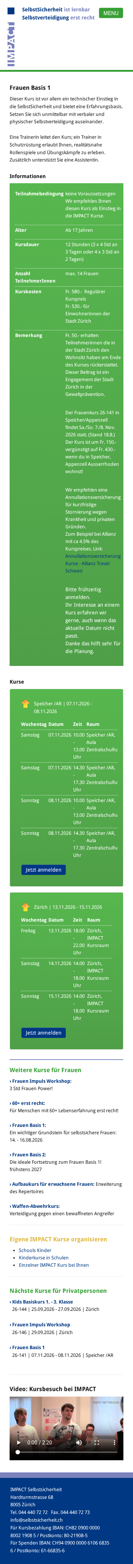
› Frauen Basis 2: (28, 1154)
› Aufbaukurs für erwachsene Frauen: (52, 1184)
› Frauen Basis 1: (28, 1125)
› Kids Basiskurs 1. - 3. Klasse (41, 1302)
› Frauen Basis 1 (27, 1347)
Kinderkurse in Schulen (44, 1257)
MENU (111, 13)
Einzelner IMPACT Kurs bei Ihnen (54, 1265)
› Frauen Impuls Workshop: (41, 1081)
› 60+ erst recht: (27, 1103)
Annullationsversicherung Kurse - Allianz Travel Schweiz (93, 563)
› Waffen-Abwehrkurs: (35, 1206)
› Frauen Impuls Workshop (40, 1324)
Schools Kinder (35, 1250)
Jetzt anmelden (43, 870)
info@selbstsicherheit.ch (36, 1520)
